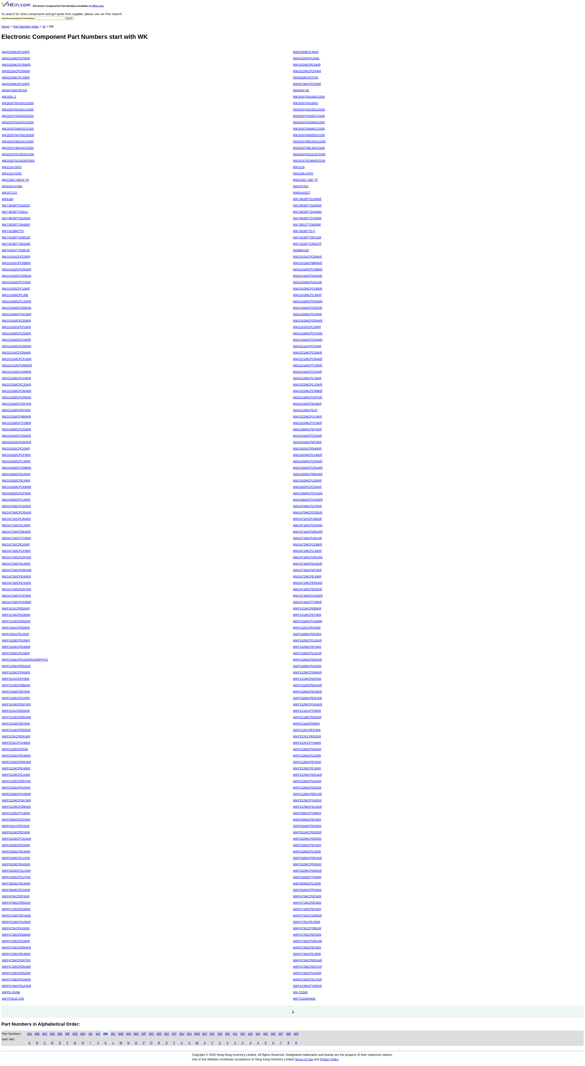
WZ (220, 1033)
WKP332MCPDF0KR (307, 838)
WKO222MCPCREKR (16, 397)
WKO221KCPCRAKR (16, 352)
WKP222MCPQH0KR (16, 794)
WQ (151, 1033)
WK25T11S (9, 192)
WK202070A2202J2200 (18, 122)
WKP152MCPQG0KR (307, 704)
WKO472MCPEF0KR (307, 570)
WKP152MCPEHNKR (307, 691)
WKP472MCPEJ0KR (307, 954)
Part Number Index (26, 26)
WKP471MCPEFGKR (16, 915)
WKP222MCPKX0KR (307, 781)
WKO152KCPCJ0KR (307, 327)
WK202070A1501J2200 (18, 109)
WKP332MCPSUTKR (16, 877)
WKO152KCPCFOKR (16, 327)
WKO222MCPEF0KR (16, 410)
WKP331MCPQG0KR (16, 838)
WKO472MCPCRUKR (308, 557)
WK (105, 1033)
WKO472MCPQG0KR (308, 595)
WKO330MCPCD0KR (16, 429)
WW (197, 1033)
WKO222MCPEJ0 (305, 410)
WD (52, 1033)
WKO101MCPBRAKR (307, 263)
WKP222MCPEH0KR (16, 768)
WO (136, 1033)
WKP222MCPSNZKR (307, 800)
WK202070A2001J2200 (309, 116)
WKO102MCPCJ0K (15, 295)
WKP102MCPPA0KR (16, 672)
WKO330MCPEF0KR (307, 429)
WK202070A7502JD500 (18, 135)
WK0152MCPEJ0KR (307, 64)
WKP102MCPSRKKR (307, 672)
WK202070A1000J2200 (309, 96)
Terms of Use (304, 1059)
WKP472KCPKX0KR (16, 928)
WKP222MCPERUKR (307, 774)
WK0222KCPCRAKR (16, 71)
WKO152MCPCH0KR (16, 339)
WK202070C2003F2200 (18, 154)
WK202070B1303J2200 (309, 148)
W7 (280, 1033)
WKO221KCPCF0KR (307, 346)
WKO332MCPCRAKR (307, 461)
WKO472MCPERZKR (307, 589)
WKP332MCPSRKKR (307, 870)
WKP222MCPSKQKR (16, 800)
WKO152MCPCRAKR (307, 339)
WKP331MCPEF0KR (16, 832)
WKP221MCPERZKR (16, 730)
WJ (98, 1033)
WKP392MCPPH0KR (307, 890)
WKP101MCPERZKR (16, 621)
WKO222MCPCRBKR (307, 391)
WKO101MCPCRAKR (16, 269)
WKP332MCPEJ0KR (307, 851)
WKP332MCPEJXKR (16, 858)
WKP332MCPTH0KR (307, 877)
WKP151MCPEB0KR (16, 685)
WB (37, 1033)
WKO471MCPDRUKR (308, 531)
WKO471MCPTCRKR (16, 538)
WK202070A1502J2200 (309, 109)
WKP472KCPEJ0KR (306, 922)
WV (189, 1033)
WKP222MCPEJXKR (16, 774)
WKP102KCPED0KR (16, 627)
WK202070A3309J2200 (309, 122)
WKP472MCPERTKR (16, 960)
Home (5, 26)
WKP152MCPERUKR (307, 698)
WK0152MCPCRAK (306, 58)
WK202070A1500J (305, 103)
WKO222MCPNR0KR (16, 416)
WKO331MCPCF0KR (307, 435)
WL (113, 1033)
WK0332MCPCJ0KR (16, 84)
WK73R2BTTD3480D (307, 212)
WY (212, 1033)
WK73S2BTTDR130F (307, 237)
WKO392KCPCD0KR (307, 487)
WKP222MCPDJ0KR (307, 755)
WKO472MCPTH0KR (307, 602)
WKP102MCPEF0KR (307, 647)
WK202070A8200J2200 (309, 135)
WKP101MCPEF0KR (307, 615)
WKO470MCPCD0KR (16, 506)
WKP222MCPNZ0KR (307, 787)
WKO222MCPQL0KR (307, 416)
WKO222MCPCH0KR (16, 378)
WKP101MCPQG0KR (307, 621)
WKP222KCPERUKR (16, 736)
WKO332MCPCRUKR (308, 467)
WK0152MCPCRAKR (16, 64)
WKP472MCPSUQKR (16, 986)
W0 (227, 1033)
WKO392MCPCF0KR (16, 493)
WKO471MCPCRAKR (307, 525)
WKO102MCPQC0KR (16, 314)
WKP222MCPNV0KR (16, 787)
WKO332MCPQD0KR (16, 487)
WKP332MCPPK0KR (307, 864)
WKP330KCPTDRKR (307, 813)
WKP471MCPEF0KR (307, 909)
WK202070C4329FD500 (18, 160)
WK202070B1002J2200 (18, 148)
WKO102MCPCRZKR (307, 307)
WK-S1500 (300, 992)
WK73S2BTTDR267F (307, 244)
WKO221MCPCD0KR (307, 352)
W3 (250, 1033)
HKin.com (98, 6)
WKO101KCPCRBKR (16, 263)
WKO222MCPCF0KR (307, 371)
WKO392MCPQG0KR (308, 499)
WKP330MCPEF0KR (307, 819)
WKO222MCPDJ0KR (307, 403)
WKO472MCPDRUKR (16, 570)
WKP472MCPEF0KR (307, 947)
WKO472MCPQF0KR (16, 595)
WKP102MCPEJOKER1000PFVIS (25, 659)
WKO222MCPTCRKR (16, 423)
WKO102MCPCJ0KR (307, 295)
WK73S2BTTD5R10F (16, 237)
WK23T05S (300, 186)
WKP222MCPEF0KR (307, 762)
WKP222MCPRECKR (307, 794)
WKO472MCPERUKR (307, 583)
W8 (288, 1033)
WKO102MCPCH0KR (307, 288)
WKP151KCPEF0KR (15, 679)
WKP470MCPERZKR (16, 902)
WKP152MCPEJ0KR (16, 698)
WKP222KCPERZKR (307, 736)
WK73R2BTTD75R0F (307, 218)
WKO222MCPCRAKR (16, 391)
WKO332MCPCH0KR (307, 455)
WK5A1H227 (301, 192)
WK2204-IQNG (12, 186)
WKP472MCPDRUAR (307, 941)
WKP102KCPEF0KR (307, 627)
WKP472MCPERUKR (16, 966)
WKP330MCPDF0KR (16, 819)
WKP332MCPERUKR (307, 858)
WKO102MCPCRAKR (307, 301)
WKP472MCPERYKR (307, 966)
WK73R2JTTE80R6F (307, 224)
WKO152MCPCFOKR (308, 333)
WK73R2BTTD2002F (16, 205)
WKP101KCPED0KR (16, 608)
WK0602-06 (301, 90)
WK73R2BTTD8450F (16, 224)
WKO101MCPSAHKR (307, 276)
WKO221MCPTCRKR (307, 365)
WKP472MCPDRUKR (16, 947)
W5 (265, 1033)
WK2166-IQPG (303, 173)
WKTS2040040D (304, 998)
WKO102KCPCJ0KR (16, 288)
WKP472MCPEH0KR (16, 954)
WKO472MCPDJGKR (307, 563)
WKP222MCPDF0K (15, 749)
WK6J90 (7, 199)
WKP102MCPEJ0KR (16, 653)
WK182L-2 (9, 96)
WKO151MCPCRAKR (307, 320)
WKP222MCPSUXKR (307, 806)
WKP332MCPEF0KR (307, 845)
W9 (296, 1033)
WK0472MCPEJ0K (14, 90)
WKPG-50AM (11, 992)
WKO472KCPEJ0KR (16, 544)
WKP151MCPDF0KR (307, 679)
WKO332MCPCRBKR (16, 467)
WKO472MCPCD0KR (307, 544)
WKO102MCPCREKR (16, 307)
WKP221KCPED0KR (16, 710)
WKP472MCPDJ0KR (16, 941)
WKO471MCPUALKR (307, 538)
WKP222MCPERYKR (16, 781)
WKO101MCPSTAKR (16, 282)
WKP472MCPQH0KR (16, 979)
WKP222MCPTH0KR (16, 813)
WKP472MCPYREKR (307, 986)
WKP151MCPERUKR (307, 685)
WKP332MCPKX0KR (16, 864)
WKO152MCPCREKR (16, 346)
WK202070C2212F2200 (309, 154)
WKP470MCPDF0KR (307, 896)
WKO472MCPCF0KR (16, 551)
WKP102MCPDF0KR (307, 634)
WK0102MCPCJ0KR (16, 52)
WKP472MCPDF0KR (307, 934)
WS (166, 1033)
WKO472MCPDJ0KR (16, 563)
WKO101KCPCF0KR (16, 256)
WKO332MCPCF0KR (16, 455)
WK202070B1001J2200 (18, 141)
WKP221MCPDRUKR (16, 717)
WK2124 (299, 167)
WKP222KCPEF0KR (307, 730)
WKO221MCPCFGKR (16, 359)
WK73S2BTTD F (304, 231)
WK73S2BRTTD (13, 231)
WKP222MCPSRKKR (16, 806)
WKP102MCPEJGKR (307, 653)
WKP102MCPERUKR (307, 659)
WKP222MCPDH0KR (16, 755)
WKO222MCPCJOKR (307, 384)
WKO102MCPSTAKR (307, 314)
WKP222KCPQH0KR (16, 742)
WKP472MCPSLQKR (307, 979)
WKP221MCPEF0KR (16, 723)
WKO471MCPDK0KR (16, 531)
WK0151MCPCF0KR (16, 58)
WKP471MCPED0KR (16, 909)
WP (143, 1033)
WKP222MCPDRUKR (16, 762)
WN (128, 1033)
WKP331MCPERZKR (307, 832)
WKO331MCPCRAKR (16, 442)
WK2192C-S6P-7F (305, 180)
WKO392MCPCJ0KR (16, 499)
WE (59, 1033)
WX (204, 1033)
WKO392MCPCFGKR (308, 493)
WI (90, 1033)
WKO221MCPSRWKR (17, 365)
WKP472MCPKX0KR (307, 973)
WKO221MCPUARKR (16, 371)
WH (82, 1033)
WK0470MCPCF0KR (307, 84)
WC (44, 1033)
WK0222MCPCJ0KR (16, 77)
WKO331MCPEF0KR (307, 442)
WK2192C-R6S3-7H (15, 180)
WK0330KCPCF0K (305, 77)
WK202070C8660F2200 (309, 160)
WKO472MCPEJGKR (16, 583)
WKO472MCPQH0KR (16, 602)
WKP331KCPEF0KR (15, 826)
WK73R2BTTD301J (15, 212)
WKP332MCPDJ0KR (16, 845)
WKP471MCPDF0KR (307, 902)
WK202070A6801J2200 (309, 128)
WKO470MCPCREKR (307, 512)
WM (121, 1033)
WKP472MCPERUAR (307, 960)
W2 (242, 1033)
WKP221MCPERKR (306, 723)
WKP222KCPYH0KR (307, 742)
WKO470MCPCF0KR (307, 506)
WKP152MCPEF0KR (16, 691)
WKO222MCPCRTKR (307, 397)
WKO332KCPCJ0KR (16, 448)
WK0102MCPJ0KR (306, 52)
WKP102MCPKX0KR (307, 666)
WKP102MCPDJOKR (307, 640)
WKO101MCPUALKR (307, 282)
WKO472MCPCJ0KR (307, 551)
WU (181, 1033)
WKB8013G (301, 250)
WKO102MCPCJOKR (16, 301)
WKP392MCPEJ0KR (307, 883)
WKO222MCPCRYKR (16, 403)
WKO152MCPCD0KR (16, 333)
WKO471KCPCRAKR (16, 519)
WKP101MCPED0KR (16, 615)
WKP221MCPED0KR (307, 717)
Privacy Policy (329, 1059)
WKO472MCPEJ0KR (307, 576)
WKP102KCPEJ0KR (15, 634)
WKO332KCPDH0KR (307, 448)
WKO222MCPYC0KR (307, 423)
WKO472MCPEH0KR (16, 576)
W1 (235, 1033)
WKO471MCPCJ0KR (16, 525)
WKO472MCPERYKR (16, 589)
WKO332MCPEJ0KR (16, 480)
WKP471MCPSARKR (307, 915)
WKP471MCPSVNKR (16, 922)
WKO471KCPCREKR (307, 519)
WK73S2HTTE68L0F (16, 250)
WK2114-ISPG (12, 167)
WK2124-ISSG (12, 173)
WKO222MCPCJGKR (16, 384)
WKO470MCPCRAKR (16, 512)
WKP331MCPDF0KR (307, 826)
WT (174, 1033)
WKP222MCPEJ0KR (307, 768)
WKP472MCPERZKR (16, 973)
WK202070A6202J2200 (18, 128)
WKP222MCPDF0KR (307, 749)
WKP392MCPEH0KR (16, 883)
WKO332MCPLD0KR (307, 480)
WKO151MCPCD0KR (16, 320)
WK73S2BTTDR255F (16, 244)
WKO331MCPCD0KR (16, 435)
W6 (273, 1033)
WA (29, 1033)
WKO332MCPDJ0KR (16, 474)
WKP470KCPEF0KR (15, 896)
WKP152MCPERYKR (16, 704)
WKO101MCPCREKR (16, 276)
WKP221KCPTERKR (307, 710)
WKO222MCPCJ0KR (307, 378)
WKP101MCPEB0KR (307, 608)
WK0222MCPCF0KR (307, 71)
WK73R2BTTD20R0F (307, 205)
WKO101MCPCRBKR (307, 269)
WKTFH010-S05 (13, 998)
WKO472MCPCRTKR (16, 557)
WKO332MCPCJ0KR (16, 461)
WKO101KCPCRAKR (307, 256)
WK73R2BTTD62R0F (16, 218)
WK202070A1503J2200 (18, 116)
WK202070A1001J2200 (18, 103)
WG (75, 1033)
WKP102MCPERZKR (16, 666)
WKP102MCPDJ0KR (16, 640)
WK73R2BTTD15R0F (307, 199)
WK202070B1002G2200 (309, 141)
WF (67, 1033)
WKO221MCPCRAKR (307, 359)
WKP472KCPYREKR (307, 928)
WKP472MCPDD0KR (16, 934)
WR (158, 1033)
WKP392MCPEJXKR (16, 890)
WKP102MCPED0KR (16, 647)
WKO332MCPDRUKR (308, 474)
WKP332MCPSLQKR (16, 870)
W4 (258, 1033)
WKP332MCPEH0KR (16, 851)
